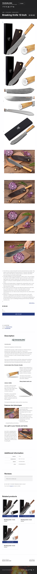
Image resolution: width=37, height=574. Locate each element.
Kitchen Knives (8, 12)
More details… (32, 303)
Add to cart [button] (10, 516)
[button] (18, 22)
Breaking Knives (15, 12)
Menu (22, 3)
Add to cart (18, 314)
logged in (12, 486)
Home (3, 12)
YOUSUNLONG (7, 3)
